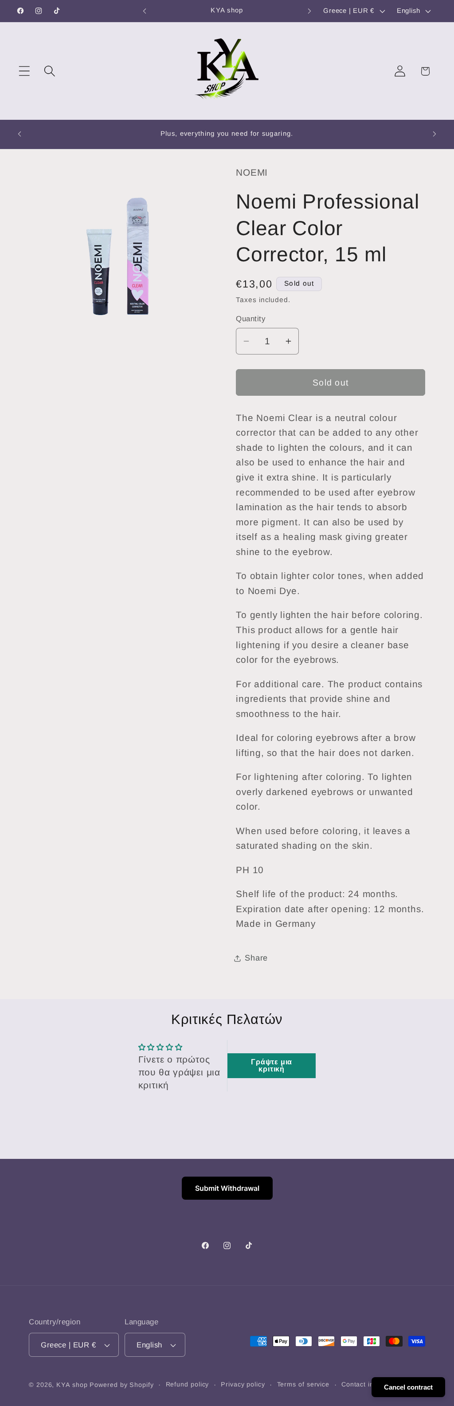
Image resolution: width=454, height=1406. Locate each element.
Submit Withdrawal (227, 1188)
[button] (24, 71)
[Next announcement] (309, 11)
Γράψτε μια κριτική (271, 1065)
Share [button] (256, 957)
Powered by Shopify (121, 1384)
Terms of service (303, 1384)
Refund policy (187, 1384)
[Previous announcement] (144, 11)
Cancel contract (408, 1387)
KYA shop (71, 1384)
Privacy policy (243, 1384)
